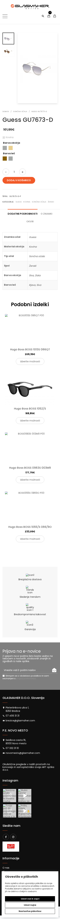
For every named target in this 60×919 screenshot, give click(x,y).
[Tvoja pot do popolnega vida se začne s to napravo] (9, 811)
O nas (5, 867)
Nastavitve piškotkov (30, 911)
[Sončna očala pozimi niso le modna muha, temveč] (9, 795)
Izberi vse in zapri (30, 898)
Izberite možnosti (30, 361)
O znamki (46, 213)
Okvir (30, 221)
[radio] (5, 148)
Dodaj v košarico (19, 180)
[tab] (22, 212)
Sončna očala (39, 202)
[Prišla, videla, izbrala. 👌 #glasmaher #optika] (24, 811)
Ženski (51, 202)
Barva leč (9, 153)
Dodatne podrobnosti (23, 213)
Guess (19, 202)
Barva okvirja (11, 142)
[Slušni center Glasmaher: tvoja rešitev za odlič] (24, 795)
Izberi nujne (30, 905)
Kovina (26, 202)
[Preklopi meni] (5, 16)
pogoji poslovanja (26, 678)
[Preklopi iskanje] (43, 16)
